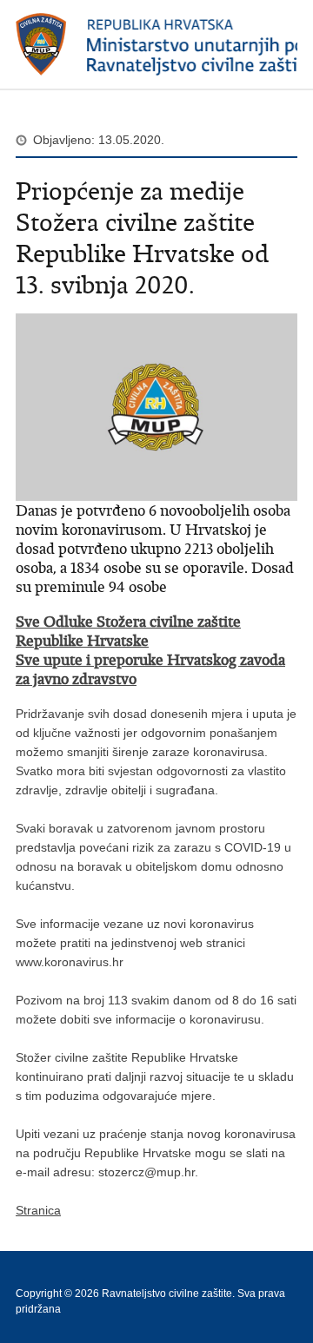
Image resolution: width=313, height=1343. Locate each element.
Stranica (38, 1210)
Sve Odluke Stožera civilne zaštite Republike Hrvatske (128, 631)
